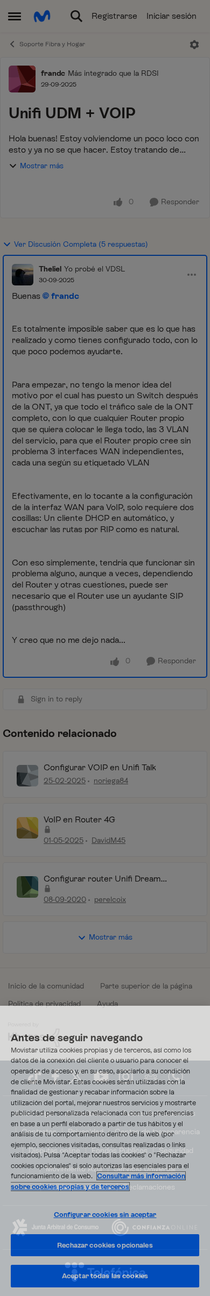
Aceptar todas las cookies (105, 1276)
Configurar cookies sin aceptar (105, 1215)
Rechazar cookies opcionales (105, 1245)
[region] (105, 1151)
